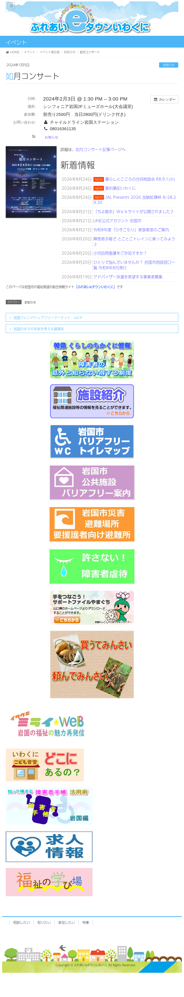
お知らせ (168, 65)
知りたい (44, 922)
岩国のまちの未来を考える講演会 (39, 328)
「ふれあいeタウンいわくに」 (95, 286)
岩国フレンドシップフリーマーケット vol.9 (48, 317)
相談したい (21, 922)
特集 (85, 922)
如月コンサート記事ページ (99, 149)
